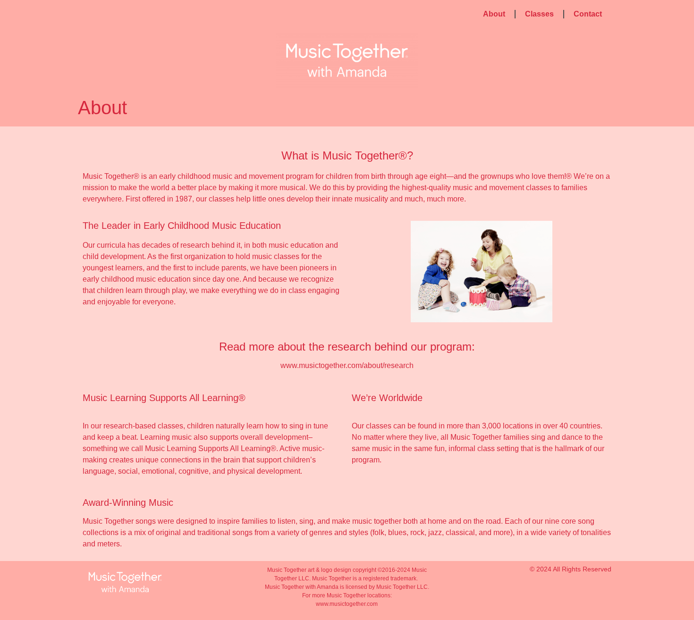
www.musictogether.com (347, 604)
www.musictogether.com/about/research (347, 365)
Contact (588, 14)
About (494, 14)
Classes (539, 14)
